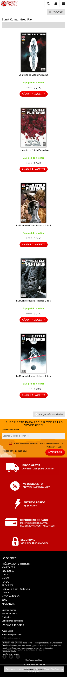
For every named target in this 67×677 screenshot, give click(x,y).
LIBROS (5, 592)
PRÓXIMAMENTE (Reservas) (16, 564)
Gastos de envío (9, 613)
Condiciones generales (12, 621)
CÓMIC (5, 574)
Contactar (6, 617)
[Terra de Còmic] (9, 4)
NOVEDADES (8, 567)
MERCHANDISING (11, 596)
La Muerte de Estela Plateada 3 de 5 (33, 225)
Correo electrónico (10, 430)
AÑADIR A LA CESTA (33, 93)
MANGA (5, 578)
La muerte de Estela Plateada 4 (33, 150)
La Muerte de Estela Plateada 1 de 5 (33, 376)
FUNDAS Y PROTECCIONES (16, 589)
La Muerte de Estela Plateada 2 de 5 (33, 301)
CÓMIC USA (8, 571)
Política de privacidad (12, 634)
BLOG (4, 600)
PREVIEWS (7, 585)
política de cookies (11, 654)
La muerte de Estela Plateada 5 (33, 75)
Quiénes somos (9, 610)
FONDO (5, 582)
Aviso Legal (7, 631)
